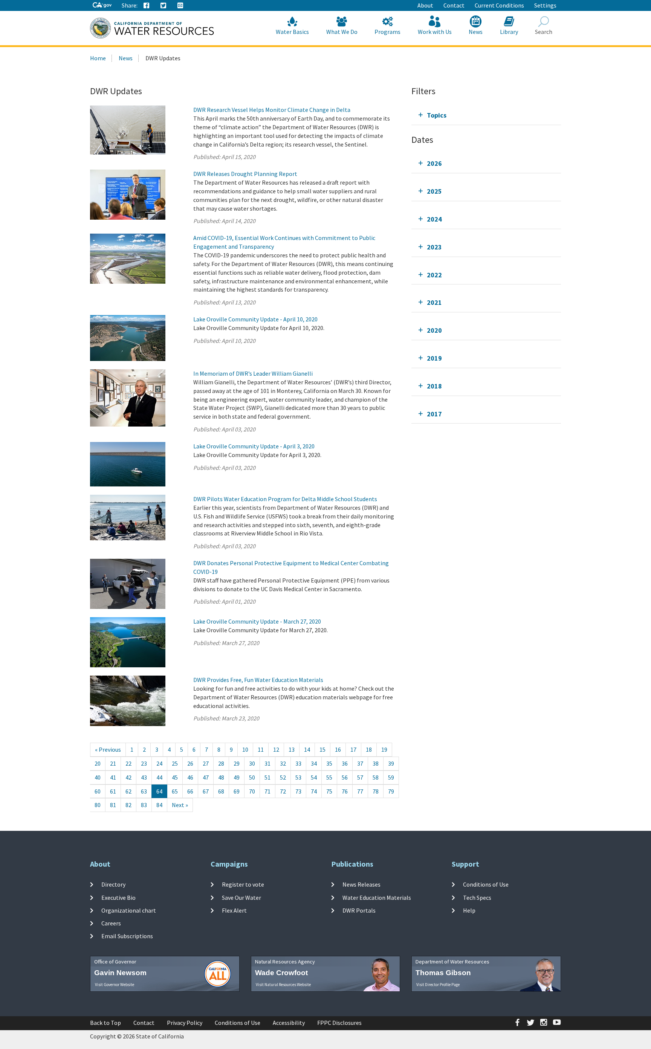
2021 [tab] (434, 302)
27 (206, 763)
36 (345, 763)
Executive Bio (118, 897)
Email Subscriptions (127, 936)
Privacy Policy (184, 1022)
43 (144, 777)
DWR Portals (359, 910)
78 (376, 791)
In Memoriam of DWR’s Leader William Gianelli (253, 373)
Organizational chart (128, 910)
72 (283, 791)
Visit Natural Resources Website (283, 984)
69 (237, 791)
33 (298, 763)
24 (159, 763)
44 (159, 777)
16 (338, 749)
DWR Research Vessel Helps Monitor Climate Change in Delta (271, 109)
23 (144, 763)
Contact (454, 5)
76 (345, 791)
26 (190, 763)
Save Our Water (241, 897)
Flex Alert (234, 910)
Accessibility (289, 1022)
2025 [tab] (434, 191)
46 (190, 777)
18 (369, 749)
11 (261, 749)
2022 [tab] (434, 275)
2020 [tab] (434, 330)
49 (237, 777)
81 (113, 805)
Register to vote (243, 884)
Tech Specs (477, 897)
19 (384, 749)
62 (128, 791)
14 (307, 749)
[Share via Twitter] (163, 5)
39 (391, 763)
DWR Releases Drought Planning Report (245, 173)
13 (292, 749)
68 (221, 791)
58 (376, 777)
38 (376, 763)
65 (175, 791)
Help (469, 910)
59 (391, 777)
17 (353, 749)
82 (128, 805)
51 (267, 777)
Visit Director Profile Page (438, 984)
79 (391, 791)
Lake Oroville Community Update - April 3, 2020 (254, 446)
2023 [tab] (434, 247)
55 (329, 777)
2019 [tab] (434, 358)
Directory (113, 884)
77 (360, 791)
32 (283, 763)
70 (252, 791)
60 (98, 791)
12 (276, 749)
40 (98, 777)
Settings (545, 5)
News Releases (361, 884)
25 (175, 763)
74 (314, 791)
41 (113, 777)
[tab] (486, 115)
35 (329, 763)
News (476, 31)
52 (283, 777)
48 (221, 777)
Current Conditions (499, 5)
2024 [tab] (434, 219)
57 (360, 777)
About (425, 5)
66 (190, 791)
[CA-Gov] (102, 5)
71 (267, 791)
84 (159, 805)
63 (144, 791)
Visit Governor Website (114, 984)
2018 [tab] (434, 386)
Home (98, 58)
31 (267, 763)
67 (206, 791)
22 (128, 763)
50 (252, 777)
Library (509, 31)
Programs (387, 31)
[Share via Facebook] (146, 5)
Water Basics (292, 31)
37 (360, 763)
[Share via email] (180, 5)
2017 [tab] (434, 414)
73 (298, 791)
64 (159, 791)
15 (322, 749)
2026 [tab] (434, 163)
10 (245, 749)
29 (237, 763)
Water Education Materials (376, 897)
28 (221, 763)
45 (175, 777)
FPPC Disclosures (339, 1022)
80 (98, 805)
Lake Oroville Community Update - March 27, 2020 (257, 621)
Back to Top (105, 1022)
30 (252, 763)
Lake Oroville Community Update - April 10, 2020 (255, 319)
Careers (111, 923)
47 (206, 777)
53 (298, 777)
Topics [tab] (436, 115)
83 (144, 805)
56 (345, 777)
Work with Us (435, 31)
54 (314, 777)
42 (128, 777)
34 (314, 763)
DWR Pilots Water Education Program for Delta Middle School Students (285, 499)
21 (113, 763)
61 (113, 791)
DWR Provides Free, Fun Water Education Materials (258, 680)
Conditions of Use (486, 884)
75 (329, 791)
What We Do (342, 31)
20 (98, 763)
